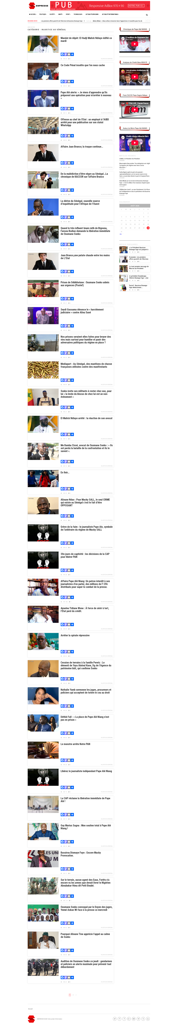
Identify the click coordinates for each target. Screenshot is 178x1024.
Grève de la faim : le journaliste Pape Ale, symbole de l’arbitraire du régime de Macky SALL (87, 528)
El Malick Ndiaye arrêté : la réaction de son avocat (86, 418)
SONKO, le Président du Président (129, 159)
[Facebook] (62, 55)
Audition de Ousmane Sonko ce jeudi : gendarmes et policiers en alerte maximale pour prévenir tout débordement (86, 964)
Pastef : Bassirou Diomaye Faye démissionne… (138, 286)
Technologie (78, 14)
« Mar (120, 234)
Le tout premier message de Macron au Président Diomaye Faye (139, 268)
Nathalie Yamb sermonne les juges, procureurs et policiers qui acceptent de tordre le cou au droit (86, 691)
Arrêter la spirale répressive (75, 635)
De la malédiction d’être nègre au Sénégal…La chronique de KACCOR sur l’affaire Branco (84, 175)
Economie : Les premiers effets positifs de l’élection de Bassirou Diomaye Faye (138, 259)
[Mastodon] (65, 55)
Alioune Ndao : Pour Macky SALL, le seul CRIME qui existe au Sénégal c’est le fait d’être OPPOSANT (85, 502)
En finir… (65, 472)
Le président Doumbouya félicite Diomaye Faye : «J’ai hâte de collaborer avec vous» (138, 279)
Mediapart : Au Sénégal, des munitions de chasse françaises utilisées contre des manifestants (86, 365)
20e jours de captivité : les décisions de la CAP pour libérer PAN (85, 555)
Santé (60, 14)
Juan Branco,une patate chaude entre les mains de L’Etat (85, 257)
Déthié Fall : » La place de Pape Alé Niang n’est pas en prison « (85, 718)
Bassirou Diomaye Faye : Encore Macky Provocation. (81, 854)
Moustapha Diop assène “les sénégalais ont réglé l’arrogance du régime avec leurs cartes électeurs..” (134, 165)
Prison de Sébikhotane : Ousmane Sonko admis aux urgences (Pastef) (85, 284)
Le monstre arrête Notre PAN (75, 744)
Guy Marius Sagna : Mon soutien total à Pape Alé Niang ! (86, 827)
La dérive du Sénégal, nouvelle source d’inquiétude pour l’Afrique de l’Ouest (80, 202)
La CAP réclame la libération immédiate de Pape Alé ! (85, 800)
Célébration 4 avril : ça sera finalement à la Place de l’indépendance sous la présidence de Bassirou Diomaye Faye (134, 191)
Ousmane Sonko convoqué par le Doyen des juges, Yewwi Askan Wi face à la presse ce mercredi (86, 908)
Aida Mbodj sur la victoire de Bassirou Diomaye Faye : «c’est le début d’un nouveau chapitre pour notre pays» (134, 183)
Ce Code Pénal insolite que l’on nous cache (83, 65)
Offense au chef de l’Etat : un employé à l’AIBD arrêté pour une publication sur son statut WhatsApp (85, 122)
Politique (42, 14)
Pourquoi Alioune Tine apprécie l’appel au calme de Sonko (85, 935)
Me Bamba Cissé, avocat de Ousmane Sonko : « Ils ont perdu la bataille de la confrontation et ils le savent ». (87, 448)
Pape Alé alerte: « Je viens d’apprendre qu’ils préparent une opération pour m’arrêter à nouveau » (86, 95)
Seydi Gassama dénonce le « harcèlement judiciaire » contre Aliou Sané (82, 311)
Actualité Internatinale (110, 14)
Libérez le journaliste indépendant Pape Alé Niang (86, 771)
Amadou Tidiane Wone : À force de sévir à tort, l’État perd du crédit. (85, 610)
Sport (68, 14)
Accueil (33, 14)
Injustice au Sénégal (107, 58)
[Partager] (72, 55)
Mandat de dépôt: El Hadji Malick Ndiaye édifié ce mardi (86, 39)
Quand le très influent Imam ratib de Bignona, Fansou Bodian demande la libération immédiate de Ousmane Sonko (85, 231)
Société (52, 14)
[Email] (69, 55)
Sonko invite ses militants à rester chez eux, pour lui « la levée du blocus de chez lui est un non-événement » (86, 394)
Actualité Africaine (92, 14)
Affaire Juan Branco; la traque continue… (82, 146)
